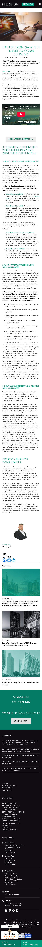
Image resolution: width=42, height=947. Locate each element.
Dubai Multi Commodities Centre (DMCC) (20, 233)
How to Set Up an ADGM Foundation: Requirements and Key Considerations (20, 769)
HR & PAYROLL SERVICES (9, 830)
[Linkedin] (13, 560)
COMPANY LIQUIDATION (9, 814)
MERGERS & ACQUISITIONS (10, 821)
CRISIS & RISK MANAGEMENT (11, 823)
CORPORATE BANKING (9, 810)
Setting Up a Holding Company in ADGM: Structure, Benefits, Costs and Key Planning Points (20, 750)
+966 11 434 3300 (10, 885)
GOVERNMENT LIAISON (9, 816)
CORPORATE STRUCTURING (10, 807)
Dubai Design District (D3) (14, 206)
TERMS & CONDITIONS (9, 786)
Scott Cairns (6, 545)
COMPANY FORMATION (9, 803)
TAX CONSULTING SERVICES (10, 805)
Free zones (6, 71)
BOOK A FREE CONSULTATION (19, 139)
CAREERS (5, 783)
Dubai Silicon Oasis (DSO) (14, 194)
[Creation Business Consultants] (10, 4)
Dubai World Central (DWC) (15, 249)
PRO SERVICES (6, 828)
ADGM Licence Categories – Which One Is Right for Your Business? (20, 756)
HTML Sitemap (6, 790)
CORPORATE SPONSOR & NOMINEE (13, 812)
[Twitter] (9, 560)
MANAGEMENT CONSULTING (11, 819)
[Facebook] (5, 560)
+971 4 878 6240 (21, 702)
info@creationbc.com (12, 894)
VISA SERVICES (6, 825)
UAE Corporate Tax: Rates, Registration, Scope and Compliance (20, 763)
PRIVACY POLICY (7, 788)
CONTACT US (28, 4)
